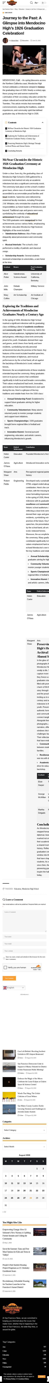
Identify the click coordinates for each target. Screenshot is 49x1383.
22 (37, 1190)
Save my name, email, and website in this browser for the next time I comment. (25, 958)
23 (43, 1190)
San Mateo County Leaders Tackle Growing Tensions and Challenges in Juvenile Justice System (31, 1109)
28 (31, 1198)
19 (18, 1190)
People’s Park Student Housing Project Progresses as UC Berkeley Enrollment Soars (16, 1268)
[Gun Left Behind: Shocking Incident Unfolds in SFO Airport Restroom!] (9, 1055)
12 (18, 1183)
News (21, 1058)
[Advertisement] (24, 1021)
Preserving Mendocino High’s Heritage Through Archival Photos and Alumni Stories (23, 144)
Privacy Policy (10, 1379)
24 (6, 1198)
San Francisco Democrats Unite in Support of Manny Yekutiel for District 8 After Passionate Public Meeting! (32, 1067)
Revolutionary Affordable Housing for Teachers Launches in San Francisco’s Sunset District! (16, 1284)
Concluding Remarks (15, 151)
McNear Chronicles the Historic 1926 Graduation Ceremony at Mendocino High (23, 129)
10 (6, 1183)
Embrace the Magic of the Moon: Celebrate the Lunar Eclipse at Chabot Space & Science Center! (32, 1082)
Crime (21, 1115)
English (10, 988)
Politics (21, 1073)
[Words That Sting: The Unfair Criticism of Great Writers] (9, 1097)
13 (24, 1183)
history (41, 87)
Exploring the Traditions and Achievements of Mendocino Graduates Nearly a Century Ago (22, 137)
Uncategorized (24, 1367)
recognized (30, 220)
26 (18, 1198)
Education (8, 12)
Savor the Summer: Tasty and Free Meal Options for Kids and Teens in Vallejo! (16, 1252)
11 (12, 1183)
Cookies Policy (24, 1379)
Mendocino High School (30, 889)
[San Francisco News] (12, 3)
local (5, 197)
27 (24, 1198)
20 (24, 1190)
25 (12, 1198)
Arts (20, 1100)
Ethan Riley (14, 40)
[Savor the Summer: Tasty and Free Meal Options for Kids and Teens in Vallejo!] (39, 1251)
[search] (31, 3)
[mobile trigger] (5, 3)
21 (31, 1190)
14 (31, 1183)
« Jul (4, 1212)
